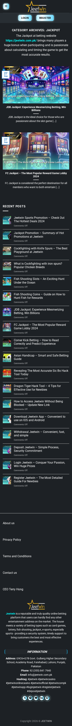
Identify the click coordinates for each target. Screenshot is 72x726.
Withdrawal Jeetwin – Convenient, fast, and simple (39, 433)
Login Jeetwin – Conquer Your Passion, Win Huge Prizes (39, 464)
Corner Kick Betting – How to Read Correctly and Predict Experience (36, 341)
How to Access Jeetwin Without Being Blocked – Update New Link (38, 403)
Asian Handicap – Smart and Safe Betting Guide (41, 357)
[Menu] (6, 6)
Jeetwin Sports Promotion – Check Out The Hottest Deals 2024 (39, 219)
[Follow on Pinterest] (30, 698)
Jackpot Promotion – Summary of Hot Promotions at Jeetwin (39, 234)
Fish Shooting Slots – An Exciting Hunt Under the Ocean (39, 280)
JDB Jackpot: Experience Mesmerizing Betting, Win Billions (36, 109)
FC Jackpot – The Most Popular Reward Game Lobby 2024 (36, 175)
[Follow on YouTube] (36, 698)
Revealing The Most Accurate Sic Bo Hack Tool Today (41, 372)
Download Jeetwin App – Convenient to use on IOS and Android (39, 418)
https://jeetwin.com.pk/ (21, 40)
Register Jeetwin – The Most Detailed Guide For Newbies (38, 479)
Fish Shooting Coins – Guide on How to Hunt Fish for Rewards (39, 296)
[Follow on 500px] (41, 698)
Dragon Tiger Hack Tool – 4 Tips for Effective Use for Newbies (37, 387)
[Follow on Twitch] (47, 698)
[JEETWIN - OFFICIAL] (36, 6)
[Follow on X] (24, 698)
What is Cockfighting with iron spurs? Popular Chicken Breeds (38, 265)
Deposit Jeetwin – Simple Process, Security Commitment (36, 449)
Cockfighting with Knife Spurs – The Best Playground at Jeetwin (40, 250)
